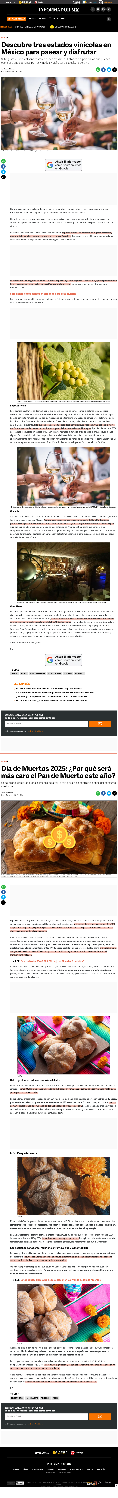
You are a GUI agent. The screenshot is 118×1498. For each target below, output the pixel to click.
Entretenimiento (76, 1469)
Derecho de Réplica (57, 1487)
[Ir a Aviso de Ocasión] (42, 1450)
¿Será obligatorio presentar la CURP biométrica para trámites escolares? (52, 697)
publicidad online (65, 1472)
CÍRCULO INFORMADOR (65, 27)
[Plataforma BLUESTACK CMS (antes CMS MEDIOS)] (20, 1482)
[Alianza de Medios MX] (92, 1482)
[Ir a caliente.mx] (76, 2)
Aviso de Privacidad (45, 1487)
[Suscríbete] (104, 2)
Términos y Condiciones (35, 731)
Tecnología (61, 1469)
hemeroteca (50, 1472)
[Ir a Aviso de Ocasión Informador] (11, 1)
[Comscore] (104, 1482)
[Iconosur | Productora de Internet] (11, 1482)
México (42, 19)
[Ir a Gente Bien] (37, 1)
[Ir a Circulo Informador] (23, 1)
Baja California (54, 674)
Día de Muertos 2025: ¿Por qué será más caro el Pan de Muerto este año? (51, 701)
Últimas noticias (16, 19)
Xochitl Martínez (9, 69)
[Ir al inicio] (34, 9)
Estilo (4, 37)
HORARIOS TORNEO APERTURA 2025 (29, 27)
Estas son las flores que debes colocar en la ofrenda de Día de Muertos (61, 1280)
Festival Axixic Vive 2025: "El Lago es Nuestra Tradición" (52, 961)
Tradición (45, 1398)
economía (101, 1469)
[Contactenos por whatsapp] (108, 9)
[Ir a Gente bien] (77, 1450)
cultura (90, 1469)
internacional (37, 1469)
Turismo (14, 674)
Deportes (50, 1469)
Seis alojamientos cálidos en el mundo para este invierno (43, 294)
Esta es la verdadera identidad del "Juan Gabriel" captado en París (48, 689)
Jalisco (32, 19)
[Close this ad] (116, 1485)
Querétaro (79, 674)
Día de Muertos (17, 1398)
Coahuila (68, 674)
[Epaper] (89, 2)
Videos (55, 19)
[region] (59, 1493)
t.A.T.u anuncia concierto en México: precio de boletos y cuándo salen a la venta (55, 693)
